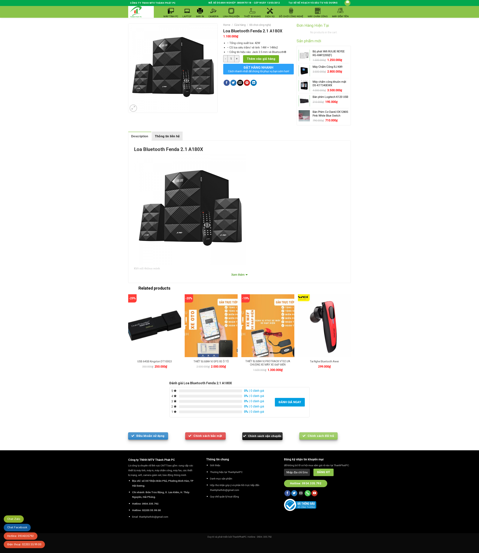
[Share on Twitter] (233, 83)
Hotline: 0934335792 (20, 536)
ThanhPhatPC (239, 536)
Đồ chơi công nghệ (260, 24)
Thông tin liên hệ (167, 136)
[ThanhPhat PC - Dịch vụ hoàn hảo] (136, 12)
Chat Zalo (13, 519)
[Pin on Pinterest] (247, 83)
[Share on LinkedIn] (254, 83)
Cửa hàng (240, 24)
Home (226, 24)
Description (139, 136)
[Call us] (308, 493)
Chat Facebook (17, 527)
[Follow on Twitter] (294, 493)
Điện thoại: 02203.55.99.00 (24, 544)
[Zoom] (133, 108)
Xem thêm (238, 274)
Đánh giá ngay (290, 402)
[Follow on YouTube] (314, 493)
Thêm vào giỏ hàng (261, 59)
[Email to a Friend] (240, 83)
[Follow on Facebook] (287, 493)
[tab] (139, 136)
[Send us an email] (301, 493)
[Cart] (347, 3)
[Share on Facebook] (227, 83)
